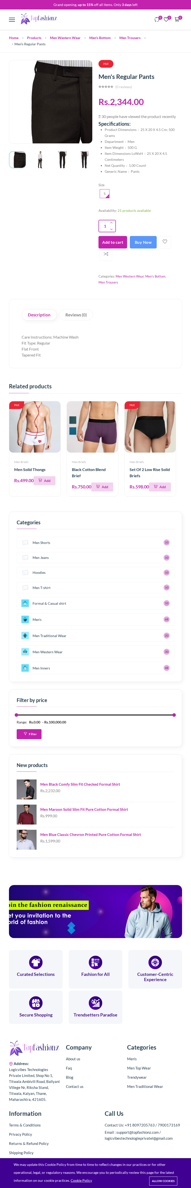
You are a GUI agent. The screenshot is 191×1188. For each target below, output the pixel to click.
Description (39, 314)
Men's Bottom (100, 38)
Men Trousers (130, 38)
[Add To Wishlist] (165, 242)
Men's (37, 619)
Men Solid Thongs (30, 469)
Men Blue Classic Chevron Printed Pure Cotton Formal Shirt (90, 834)
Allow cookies (163, 1181)
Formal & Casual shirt (49, 603)
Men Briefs (21, 462)
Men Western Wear (65, 38)
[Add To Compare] (106, 254)
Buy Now (143, 242)
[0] (157, 20)
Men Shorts (41, 542)
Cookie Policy (81, 1180)
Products (34, 38)
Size (101, 185)
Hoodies (39, 572)
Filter (32, 734)
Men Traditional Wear (49, 636)
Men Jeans (41, 557)
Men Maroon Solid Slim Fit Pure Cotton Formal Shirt (84, 809)
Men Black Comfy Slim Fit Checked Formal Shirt (80, 784)
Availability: (107, 210)
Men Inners (41, 668)
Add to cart (112, 242)
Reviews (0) (76, 314)
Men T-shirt (41, 588)
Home (13, 38)
